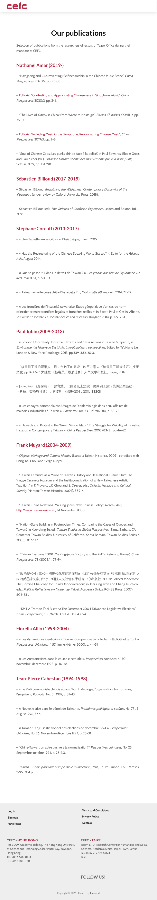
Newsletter (14, 823)
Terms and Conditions (95, 810)
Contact (87, 822)
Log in (11, 811)
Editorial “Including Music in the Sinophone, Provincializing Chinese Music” (69, 134)
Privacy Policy (90, 816)
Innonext (95, 892)
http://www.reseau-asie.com (35, 510)
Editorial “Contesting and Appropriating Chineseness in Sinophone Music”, (69, 95)
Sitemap (13, 817)
